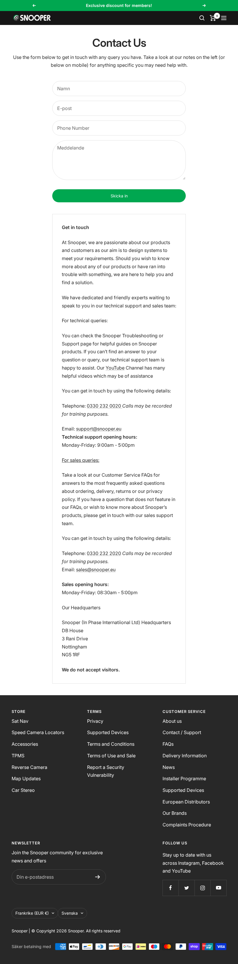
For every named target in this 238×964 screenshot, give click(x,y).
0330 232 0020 (104, 406)
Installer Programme (184, 778)
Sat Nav (20, 721)
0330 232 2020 (104, 553)
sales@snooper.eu (96, 569)
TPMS (18, 755)
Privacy (95, 721)
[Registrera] (97, 877)
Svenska (70, 913)
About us (172, 721)
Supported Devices (108, 732)
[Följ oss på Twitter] (186, 888)
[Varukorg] (213, 18)
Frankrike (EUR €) (32, 913)
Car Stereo (23, 790)
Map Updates (26, 778)
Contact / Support (182, 732)
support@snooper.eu (98, 429)
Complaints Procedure (187, 825)
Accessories (25, 744)
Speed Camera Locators (38, 732)
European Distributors (186, 802)
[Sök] (202, 18)
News (169, 767)
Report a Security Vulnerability (105, 771)
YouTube (115, 368)
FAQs (168, 744)
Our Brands (175, 813)
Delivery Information (185, 755)
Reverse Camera (29, 767)
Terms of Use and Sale (111, 755)
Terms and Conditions (110, 744)
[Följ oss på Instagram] (202, 888)
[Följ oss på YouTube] (218, 888)
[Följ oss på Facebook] (170, 888)
